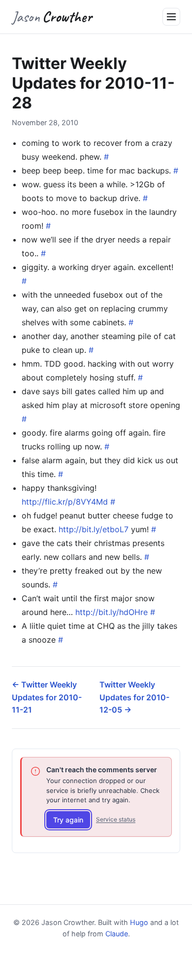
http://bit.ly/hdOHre (111, 612)
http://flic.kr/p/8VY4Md (65, 502)
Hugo (139, 922)
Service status (115, 819)
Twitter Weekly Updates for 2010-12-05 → (134, 697)
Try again (68, 820)
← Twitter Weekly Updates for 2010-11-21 (47, 697)
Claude (116, 933)
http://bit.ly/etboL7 (93, 529)
